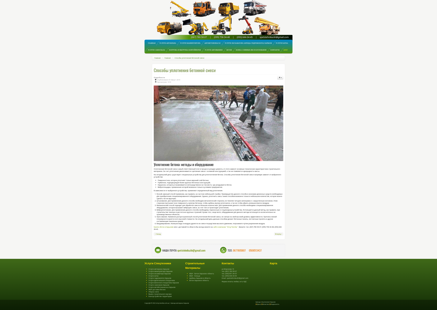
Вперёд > (278, 234)
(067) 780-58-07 (199, 37)
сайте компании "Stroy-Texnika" (225, 227)
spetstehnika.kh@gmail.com (274, 37)
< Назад (158, 234)
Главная (157, 58)
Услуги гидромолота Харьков (160, 278)
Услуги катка (153, 276)
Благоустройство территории (160, 296)
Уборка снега (154, 292)
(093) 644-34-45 (245, 37)
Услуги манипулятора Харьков (160, 271)
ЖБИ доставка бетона (157, 289)
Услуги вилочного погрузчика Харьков (164, 283)
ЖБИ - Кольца (194, 276)
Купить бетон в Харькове (163, 227)
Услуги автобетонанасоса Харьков (162, 287)
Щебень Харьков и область (200, 278)
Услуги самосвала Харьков (159, 285)
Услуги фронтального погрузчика (162, 280)
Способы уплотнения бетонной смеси (185, 70)
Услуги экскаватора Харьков (160, 273)
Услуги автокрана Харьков (159, 269)
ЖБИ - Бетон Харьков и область (201, 273)
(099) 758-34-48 (222, 37)
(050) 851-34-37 (231, 273)
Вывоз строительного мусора (160, 294)
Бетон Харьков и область (199, 280)
